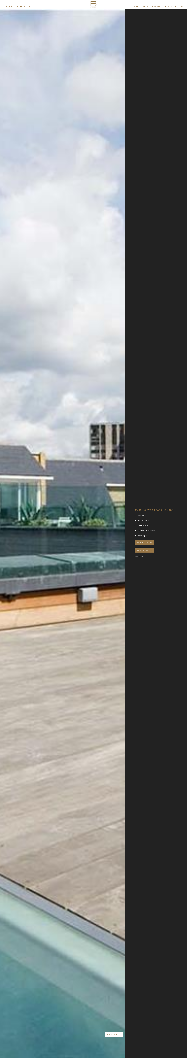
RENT (137, 7)
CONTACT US (171, 7)
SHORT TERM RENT (152, 7)
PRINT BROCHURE (144, 542)
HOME (9, 7)
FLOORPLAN (139, 556)
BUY (31, 7)
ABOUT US (20, 7)
